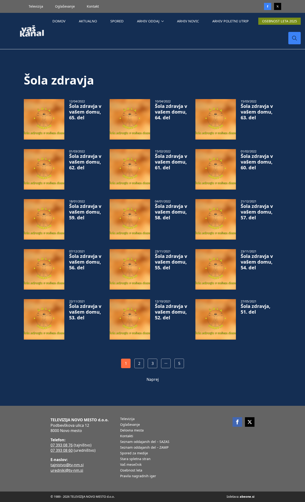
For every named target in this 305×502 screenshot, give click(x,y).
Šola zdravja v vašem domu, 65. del (85, 111)
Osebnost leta (131, 470)
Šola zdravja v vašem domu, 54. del (257, 262)
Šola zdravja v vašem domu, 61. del (171, 162)
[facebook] (237, 422)
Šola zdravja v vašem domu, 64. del (171, 111)
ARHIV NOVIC (188, 21)
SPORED (117, 21)
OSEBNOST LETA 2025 (279, 21)
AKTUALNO (88, 21)
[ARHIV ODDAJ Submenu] (163, 21)
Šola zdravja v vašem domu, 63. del (257, 111)
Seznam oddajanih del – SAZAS (144, 442)
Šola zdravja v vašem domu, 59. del (85, 212)
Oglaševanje (65, 6)
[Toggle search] (294, 38)
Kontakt (93, 6)
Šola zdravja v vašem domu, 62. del (85, 162)
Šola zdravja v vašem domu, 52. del (171, 312)
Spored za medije (134, 453)
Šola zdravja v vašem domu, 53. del (85, 312)
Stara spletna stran (135, 459)
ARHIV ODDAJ (148, 21)
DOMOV (59, 21)
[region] (62, 464)
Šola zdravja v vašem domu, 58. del (171, 212)
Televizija (36, 6)
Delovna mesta (132, 430)
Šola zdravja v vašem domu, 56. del (85, 262)
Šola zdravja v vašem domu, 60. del (257, 162)
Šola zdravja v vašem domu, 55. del (171, 262)
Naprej (153, 379)
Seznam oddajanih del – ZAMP (144, 448)
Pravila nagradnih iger (138, 476)
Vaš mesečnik (131, 465)
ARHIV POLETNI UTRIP (230, 21)
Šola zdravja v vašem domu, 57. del (257, 212)
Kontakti (126, 436)
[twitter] (277, 6)
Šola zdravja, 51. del (255, 309)
